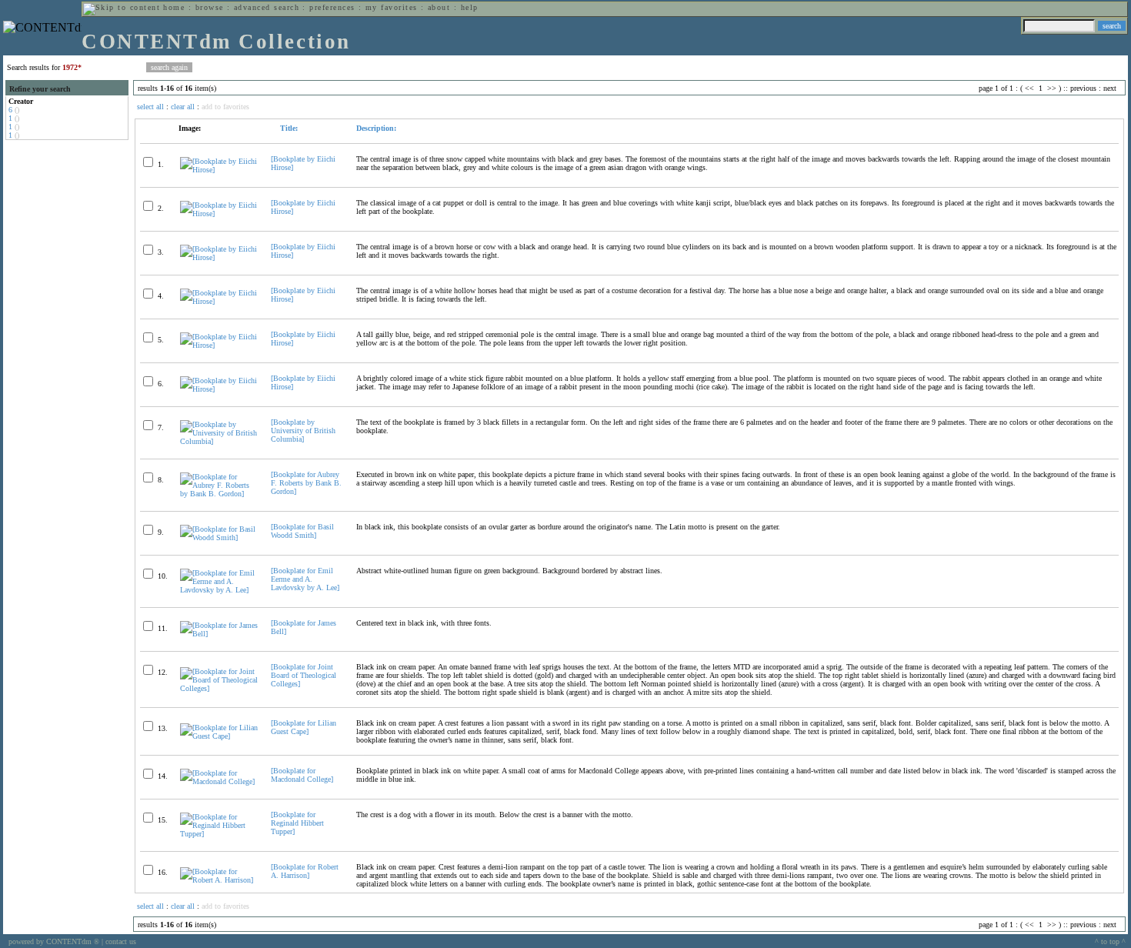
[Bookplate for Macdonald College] (302, 774)
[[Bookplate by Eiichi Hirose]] (219, 169)
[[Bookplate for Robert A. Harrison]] (219, 880)
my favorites (391, 7)
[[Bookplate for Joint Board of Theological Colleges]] (219, 688)
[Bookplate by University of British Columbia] (303, 430)
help (470, 7)
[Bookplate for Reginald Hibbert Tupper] (297, 823)
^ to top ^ (1110, 941)
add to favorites (225, 106)
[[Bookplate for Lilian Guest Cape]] (219, 736)
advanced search (266, 7)
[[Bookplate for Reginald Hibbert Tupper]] (219, 834)
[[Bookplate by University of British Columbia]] (219, 441)
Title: (288, 128)
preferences (332, 7)
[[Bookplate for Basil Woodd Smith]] (219, 537)
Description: (376, 128)
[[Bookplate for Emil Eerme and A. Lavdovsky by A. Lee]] (219, 590)
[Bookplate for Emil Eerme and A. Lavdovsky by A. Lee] (305, 579)
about (439, 7)
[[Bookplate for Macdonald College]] (219, 781)
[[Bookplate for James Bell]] (219, 633)
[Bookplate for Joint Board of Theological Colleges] (303, 675)
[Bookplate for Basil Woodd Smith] (302, 530)
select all (150, 106)
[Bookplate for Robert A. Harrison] (305, 871)
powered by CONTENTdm (53, 941)
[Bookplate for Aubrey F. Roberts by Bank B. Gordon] (306, 483)
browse (209, 7)
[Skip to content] (121, 7)
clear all (183, 106)
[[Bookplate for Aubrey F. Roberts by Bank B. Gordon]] (219, 493)
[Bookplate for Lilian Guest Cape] (303, 727)
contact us (120, 941)
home (174, 7)
